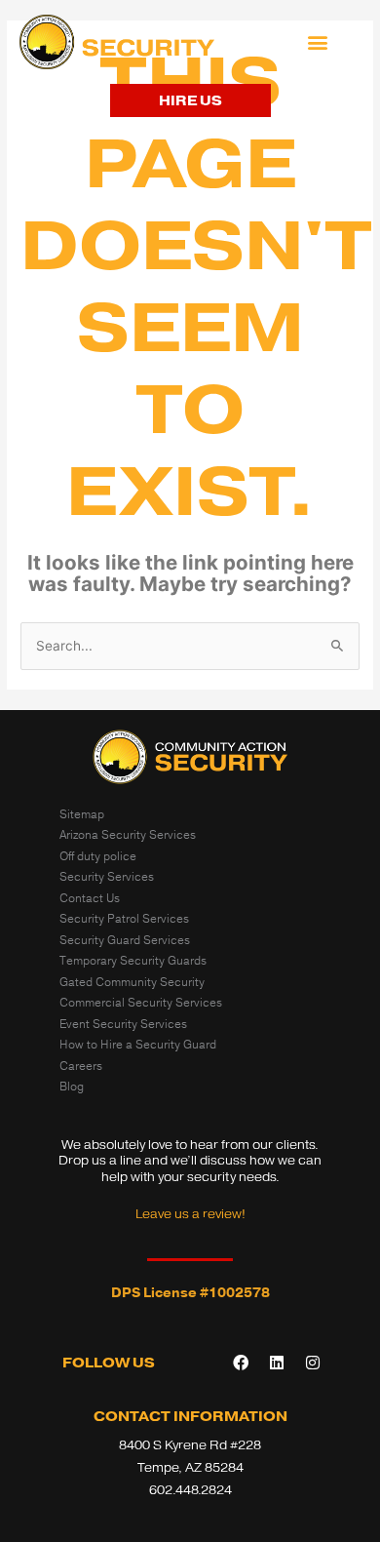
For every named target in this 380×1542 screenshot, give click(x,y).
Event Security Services (123, 1024)
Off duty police (97, 856)
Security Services (106, 877)
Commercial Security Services (140, 1002)
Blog (71, 1086)
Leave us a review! (190, 1213)
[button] (318, 42)
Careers (80, 1066)
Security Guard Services (124, 940)
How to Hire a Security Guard (137, 1044)
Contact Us (89, 898)
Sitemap (81, 814)
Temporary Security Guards (133, 961)
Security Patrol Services (124, 919)
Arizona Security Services (127, 835)
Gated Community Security (132, 982)
